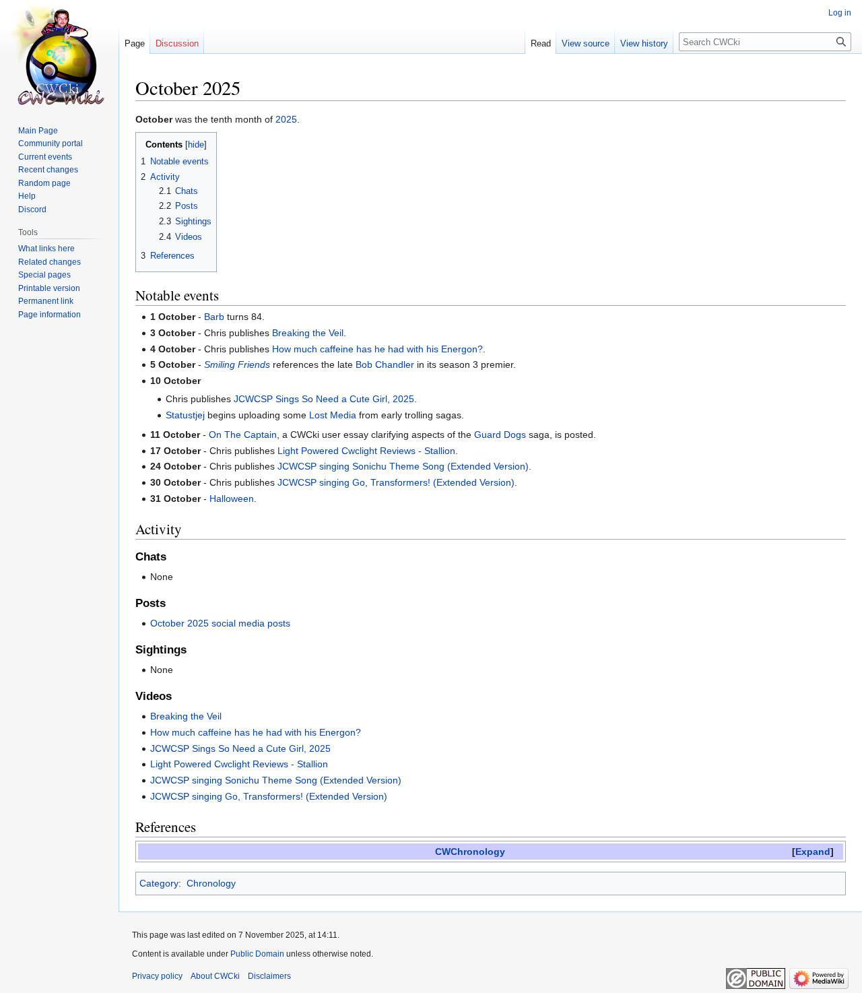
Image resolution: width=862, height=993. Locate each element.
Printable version (49, 288)
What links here (46, 248)
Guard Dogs (500, 434)
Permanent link (45, 301)
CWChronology (470, 851)
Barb (214, 316)
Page (135, 43)
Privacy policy (157, 976)
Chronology (211, 883)
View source (585, 43)
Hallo (220, 498)
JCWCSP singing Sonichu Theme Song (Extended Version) (403, 466)
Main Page (38, 130)
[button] (813, 852)
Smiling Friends (237, 364)
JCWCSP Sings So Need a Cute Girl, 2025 (324, 398)
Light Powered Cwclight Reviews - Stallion (366, 450)
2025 (286, 119)
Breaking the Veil (307, 332)
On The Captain (243, 434)
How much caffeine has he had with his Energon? (377, 349)
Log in (839, 13)
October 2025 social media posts (220, 623)
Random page (44, 183)
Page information (49, 314)
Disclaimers (269, 976)
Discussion (177, 43)
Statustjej (185, 415)
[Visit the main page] (59, 54)
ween (242, 498)
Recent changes (48, 169)
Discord (32, 209)
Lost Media (332, 415)
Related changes (49, 262)
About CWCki (215, 976)
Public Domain (257, 954)
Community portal (50, 143)
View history (644, 43)
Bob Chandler (385, 364)
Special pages (44, 275)
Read (541, 43)
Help (27, 196)
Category (158, 883)
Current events (45, 157)
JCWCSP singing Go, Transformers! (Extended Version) (396, 482)
